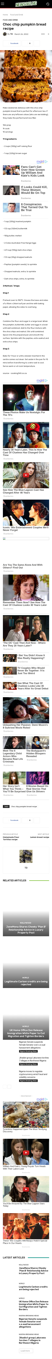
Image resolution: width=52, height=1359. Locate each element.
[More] (37, 43)
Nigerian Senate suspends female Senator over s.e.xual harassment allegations (32, 1045)
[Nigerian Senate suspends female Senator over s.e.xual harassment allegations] (10, 1045)
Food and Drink (16, 14)
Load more (25, 1351)
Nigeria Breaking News (28, 1051)
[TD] (5, 34)
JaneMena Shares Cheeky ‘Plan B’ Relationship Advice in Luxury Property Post (26, 929)
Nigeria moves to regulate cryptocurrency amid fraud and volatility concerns (33, 1074)
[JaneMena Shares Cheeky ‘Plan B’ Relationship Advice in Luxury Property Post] (26, 910)
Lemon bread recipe (39, 837)
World (25, 978)
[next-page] (9, 1087)
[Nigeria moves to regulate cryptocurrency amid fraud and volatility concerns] (10, 1075)
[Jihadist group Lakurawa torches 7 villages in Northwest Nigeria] (10, 1061)
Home (5, 14)
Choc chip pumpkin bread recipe (24, 806)
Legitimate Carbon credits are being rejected (26, 983)
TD (11, 34)
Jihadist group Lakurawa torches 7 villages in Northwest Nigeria (32, 1340)
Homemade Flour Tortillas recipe (11, 838)
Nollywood (25, 923)
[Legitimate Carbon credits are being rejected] (26, 962)
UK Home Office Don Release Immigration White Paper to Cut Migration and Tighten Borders (26, 1033)
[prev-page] (4, 1087)
